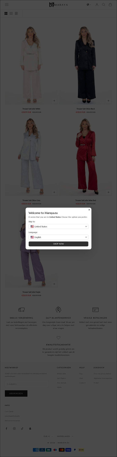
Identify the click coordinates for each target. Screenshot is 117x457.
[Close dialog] (89, 209)
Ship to (32, 221)
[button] (58, 226)
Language (33, 232)
